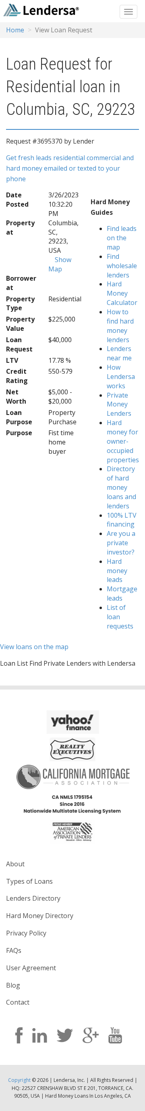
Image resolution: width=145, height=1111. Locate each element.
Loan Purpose (19, 417)
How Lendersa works (121, 376)
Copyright (19, 1080)
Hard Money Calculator (122, 293)
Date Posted (17, 199)
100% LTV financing (122, 520)
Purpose (19, 432)
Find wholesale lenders (122, 265)
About (15, 863)
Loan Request (19, 344)
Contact (17, 1002)
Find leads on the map (122, 238)
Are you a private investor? (121, 543)
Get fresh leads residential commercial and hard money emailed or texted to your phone (70, 168)
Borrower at (21, 283)
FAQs (13, 950)
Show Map (59, 264)
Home (15, 29)
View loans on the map (34, 646)
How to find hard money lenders (120, 325)
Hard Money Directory (39, 915)
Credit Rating (17, 376)
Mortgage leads (122, 593)
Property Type (20, 303)
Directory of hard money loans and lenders (121, 487)
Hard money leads (117, 570)
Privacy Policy (26, 933)
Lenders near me (119, 353)
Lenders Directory (33, 898)
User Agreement (31, 967)
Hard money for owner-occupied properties (123, 441)
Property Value (20, 324)
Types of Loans (29, 881)
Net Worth (16, 396)
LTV (12, 360)
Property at (20, 227)
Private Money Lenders (119, 404)
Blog (13, 985)
